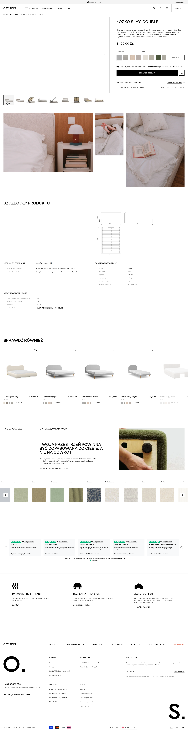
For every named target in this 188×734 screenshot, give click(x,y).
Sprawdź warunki (142, 607)
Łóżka (116, 644)
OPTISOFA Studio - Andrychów (90, 663)
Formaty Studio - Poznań (88, 667)
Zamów (15, 605)
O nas (51, 663)
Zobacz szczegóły (81, 605)
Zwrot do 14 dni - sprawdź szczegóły (172, 87)
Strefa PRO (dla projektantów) (59, 671)
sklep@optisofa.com (16, 694)
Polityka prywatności (87, 702)
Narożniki (73, 644)
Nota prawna (84, 706)
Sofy (52, 644)
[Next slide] (103, 54)
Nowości (179, 644)
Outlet (51, 667)
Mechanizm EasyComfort (58, 698)
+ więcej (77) (175, 57)
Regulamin (83, 689)
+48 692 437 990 (12, 684)
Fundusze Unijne (55, 675)
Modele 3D (53, 702)
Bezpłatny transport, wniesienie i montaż (130, 87)
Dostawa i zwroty (86, 693)
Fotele (96, 644)
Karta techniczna (44, 308)
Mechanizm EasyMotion (57, 693)
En (183, 727)
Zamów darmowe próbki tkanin (54, 469)
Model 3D (59, 308)
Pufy (134, 644)
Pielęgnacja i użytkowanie (58, 689)
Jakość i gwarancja (86, 698)
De (177, 727)
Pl (171, 727)
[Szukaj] (154, 8)
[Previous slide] (5, 495)
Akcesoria (155, 644)
